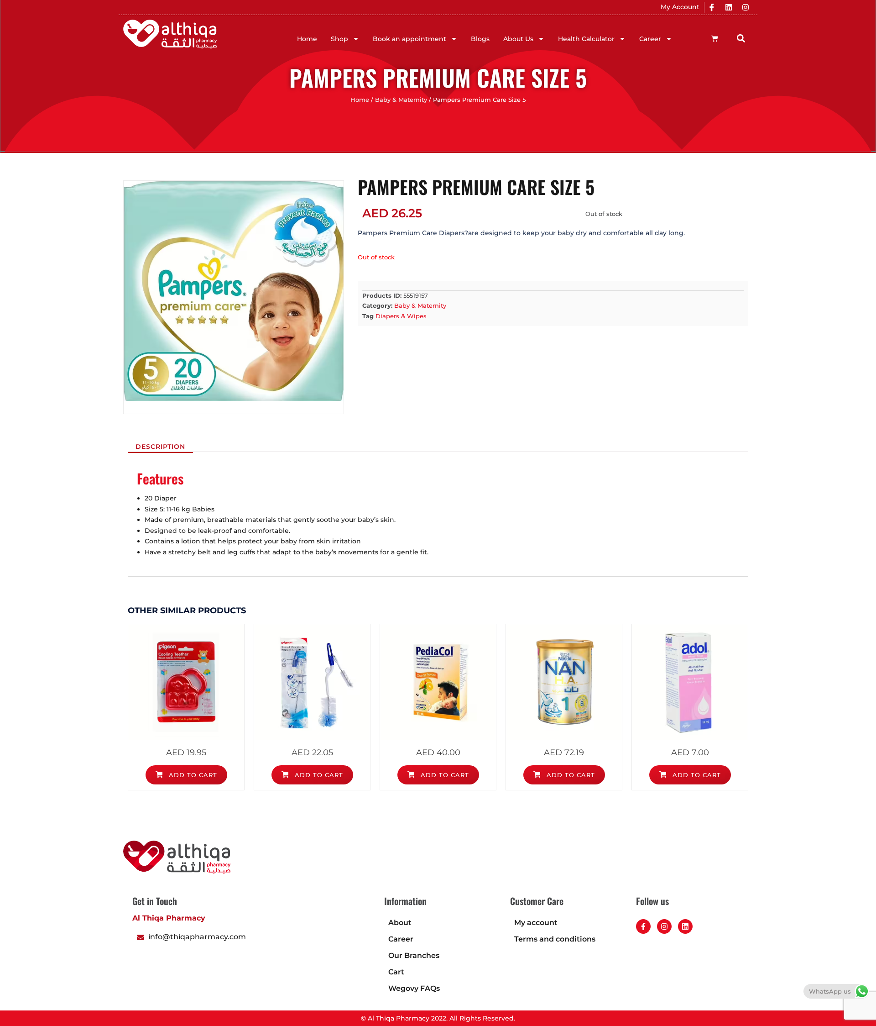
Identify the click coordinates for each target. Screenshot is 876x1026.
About (400, 922)
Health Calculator (586, 39)
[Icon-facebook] (711, 7)
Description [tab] (160, 446)
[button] (741, 38)
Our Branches (413, 955)
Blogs (480, 39)
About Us (518, 39)
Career (650, 39)
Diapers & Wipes (401, 316)
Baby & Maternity (401, 99)
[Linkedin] (728, 7)
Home (307, 39)
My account (536, 922)
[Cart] (714, 38)
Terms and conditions (554, 939)
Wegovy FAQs (414, 988)
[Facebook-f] (643, 926)
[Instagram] (745, 7)
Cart (396, 972)
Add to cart (192, 775)
